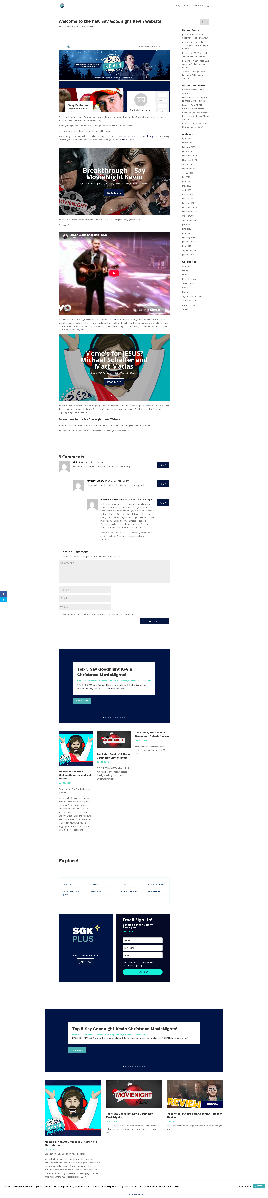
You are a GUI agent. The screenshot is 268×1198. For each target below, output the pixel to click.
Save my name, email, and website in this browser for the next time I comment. (98, 614)
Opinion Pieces (189, 283)
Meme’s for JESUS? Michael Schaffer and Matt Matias (114, 359)
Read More (114, 192)
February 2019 (188, 237)
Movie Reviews (189, 279)
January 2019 (188, 241)
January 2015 (188, 254)
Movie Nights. (128, 139)
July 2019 (186, 224)
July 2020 (186, 177)
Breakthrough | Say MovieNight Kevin (114, 173)
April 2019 (186, 233)
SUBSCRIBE (142, 972)
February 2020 (188, 198)
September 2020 (189, 168)
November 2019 (189, 211)
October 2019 (188, 215)
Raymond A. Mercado (112, 499)
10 (124, 717)
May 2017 (186, 246)
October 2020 (188, 164)
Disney (185, 270)
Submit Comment (155, 621)
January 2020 (188, 203)
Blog (178, 6)
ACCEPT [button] (259, 1186)
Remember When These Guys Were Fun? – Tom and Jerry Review (195, 64)
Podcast (187, 6)
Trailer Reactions (189, 300)
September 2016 (189, 250)
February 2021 (188, 147)
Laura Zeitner (67, 26)
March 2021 (187, 142)
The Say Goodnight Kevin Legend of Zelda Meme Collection (193, 75)
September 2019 (189, 220)
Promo (185, 292)
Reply (163, 465)
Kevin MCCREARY (89, 183)
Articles (90, 26)
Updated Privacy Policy (134, 1194)
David (184, 105)
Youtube (133, 183)
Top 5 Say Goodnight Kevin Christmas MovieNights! (125, 1028)
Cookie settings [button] (244, 1186)
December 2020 (189, 155)
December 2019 (189, 207)
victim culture (121, 136)
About (198, 6)
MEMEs (185, 274)
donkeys (150, 136)
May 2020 (186, 185)
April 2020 (186, 190)
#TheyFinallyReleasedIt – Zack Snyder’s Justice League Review (195, 45)
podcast (115, 319)
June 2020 (186, 181)
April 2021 (186, 138)
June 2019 (186, 228)
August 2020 (187, 173)
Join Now (85, 962)
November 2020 (189, 160)
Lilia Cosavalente (88, 681)
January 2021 (188, 151)
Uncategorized (188, 305)
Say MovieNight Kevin (120, 183)
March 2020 (187, 194)
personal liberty (135, 136)
